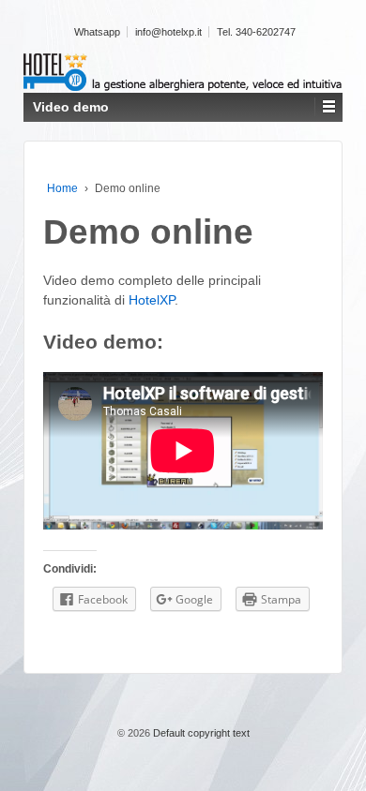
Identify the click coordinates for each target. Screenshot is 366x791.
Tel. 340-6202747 (256, 31)
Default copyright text (200, 733)
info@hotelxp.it (168, 31)
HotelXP (152, 299)
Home (62, 188)
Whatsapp (97, 31)
